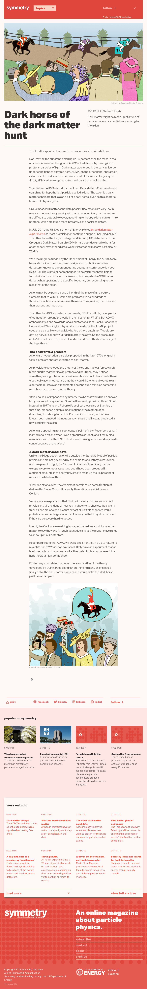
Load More (14, 893)
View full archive (123, 893)
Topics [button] (40, 8)
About (80, 951)
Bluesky (62, 701)
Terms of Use (11, 984)
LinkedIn (80, 701)
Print (13, 701)
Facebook (43, 701)
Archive (81, 956)
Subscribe (83, 939)
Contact (82, 945)
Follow (107, 8)
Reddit (98, 701)
